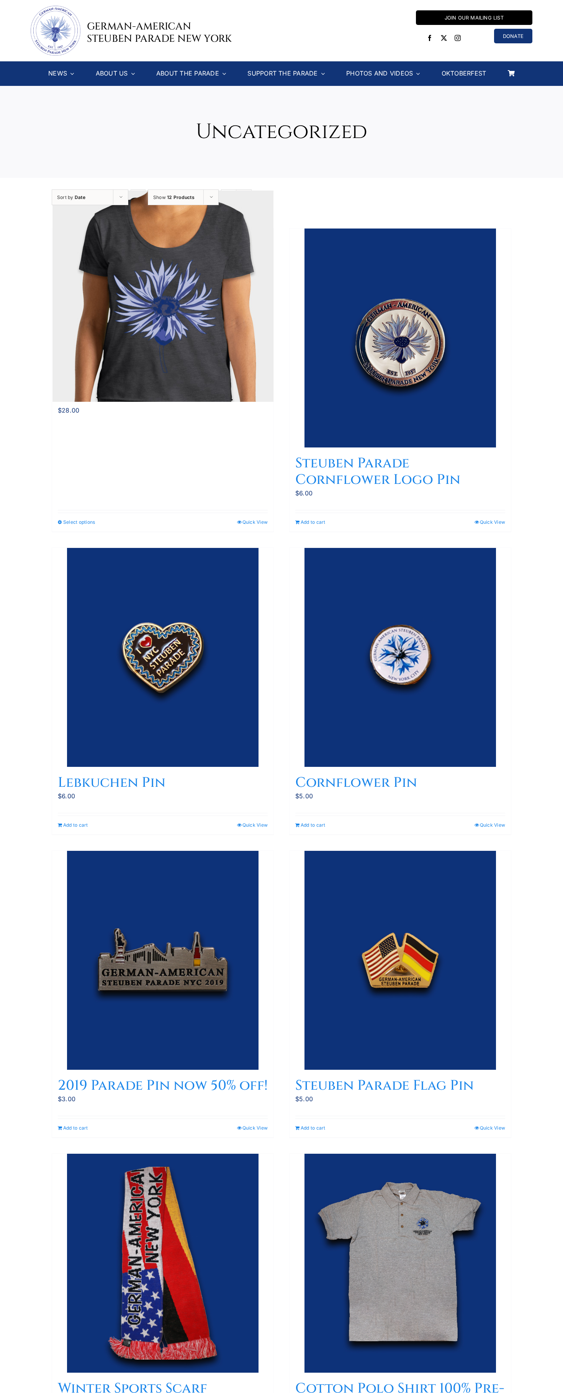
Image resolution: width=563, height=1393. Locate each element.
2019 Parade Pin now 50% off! (163, 1085)
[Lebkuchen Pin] (162, 657)
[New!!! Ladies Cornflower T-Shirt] (162, 297)
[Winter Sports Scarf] (162, 1263)
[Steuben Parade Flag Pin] (400, 960)
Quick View (255, 522)
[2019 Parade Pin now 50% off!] (162, 960)
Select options (79, 522)
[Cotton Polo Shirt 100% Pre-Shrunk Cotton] (400, 1263)
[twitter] (444, 38)
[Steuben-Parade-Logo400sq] (55, 9)
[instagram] (458, 38)
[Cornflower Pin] (400, 657)
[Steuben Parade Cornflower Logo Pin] (400, 338)
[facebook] (430, 38)
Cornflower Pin (356, 782)
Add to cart (313, 522)
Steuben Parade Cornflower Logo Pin (377, 471)
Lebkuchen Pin (111, 782)
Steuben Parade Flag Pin (384, 1085)
